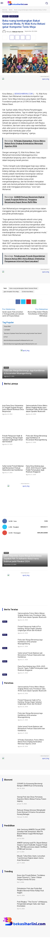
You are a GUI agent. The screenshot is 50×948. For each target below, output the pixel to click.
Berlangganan (42, 533)
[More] (33, 37)
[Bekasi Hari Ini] (4, 31)
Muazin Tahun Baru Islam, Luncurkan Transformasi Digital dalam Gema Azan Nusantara (31, 858)
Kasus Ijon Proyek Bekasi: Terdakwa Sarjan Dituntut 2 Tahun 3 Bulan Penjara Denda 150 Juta (31, 877)
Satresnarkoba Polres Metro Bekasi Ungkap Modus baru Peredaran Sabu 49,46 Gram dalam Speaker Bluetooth (36, 408)
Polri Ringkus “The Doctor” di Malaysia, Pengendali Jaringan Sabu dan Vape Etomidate (32, 904)
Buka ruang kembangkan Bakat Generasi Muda (23, 288)
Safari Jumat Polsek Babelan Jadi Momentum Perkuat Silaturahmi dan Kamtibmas (13, 468)
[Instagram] (7, 931)
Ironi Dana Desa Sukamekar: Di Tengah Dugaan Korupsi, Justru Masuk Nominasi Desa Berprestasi (13, 408)
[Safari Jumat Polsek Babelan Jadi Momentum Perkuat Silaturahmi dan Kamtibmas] (13, 455)
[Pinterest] (22, 37)
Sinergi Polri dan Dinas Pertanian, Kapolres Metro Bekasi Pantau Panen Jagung (31, 799)
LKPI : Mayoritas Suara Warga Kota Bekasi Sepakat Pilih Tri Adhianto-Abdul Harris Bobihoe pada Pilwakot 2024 (23, 559)
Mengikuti (44, 527)
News (4, 674)
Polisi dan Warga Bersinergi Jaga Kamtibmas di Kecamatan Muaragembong (36, 438)
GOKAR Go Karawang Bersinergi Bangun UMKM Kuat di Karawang (30, 784)
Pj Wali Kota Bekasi (27, 291)
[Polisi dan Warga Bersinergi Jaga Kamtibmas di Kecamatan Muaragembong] (25, 365)
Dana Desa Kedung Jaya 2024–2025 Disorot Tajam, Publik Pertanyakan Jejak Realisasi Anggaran (36, 469)
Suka (46, 521)
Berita (10, 10)
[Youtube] (13, 931)
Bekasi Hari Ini (17, 32)
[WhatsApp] (28, 37)
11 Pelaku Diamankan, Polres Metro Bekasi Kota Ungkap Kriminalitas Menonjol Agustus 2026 (31, 742)
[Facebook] (12, 37)
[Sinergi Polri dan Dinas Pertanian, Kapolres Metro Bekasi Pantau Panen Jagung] (9, 801)
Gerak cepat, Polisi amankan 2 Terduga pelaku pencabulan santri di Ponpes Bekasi (13, 314)
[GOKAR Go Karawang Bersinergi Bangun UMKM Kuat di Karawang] (9, 788)
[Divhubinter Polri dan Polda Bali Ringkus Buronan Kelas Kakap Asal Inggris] (9, 892)
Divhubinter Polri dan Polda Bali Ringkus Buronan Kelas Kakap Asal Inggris (30, 890)
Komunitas (14, 16)
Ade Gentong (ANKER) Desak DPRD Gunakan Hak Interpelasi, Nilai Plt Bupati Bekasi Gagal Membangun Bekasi (31, 832)
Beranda (4, 10)
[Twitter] (17, 37)
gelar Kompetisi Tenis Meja (11, 291)
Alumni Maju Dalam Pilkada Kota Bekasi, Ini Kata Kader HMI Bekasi (38, 314)
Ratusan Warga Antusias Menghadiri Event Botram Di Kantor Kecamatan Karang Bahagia (31, 812)
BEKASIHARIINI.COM (24, 94)
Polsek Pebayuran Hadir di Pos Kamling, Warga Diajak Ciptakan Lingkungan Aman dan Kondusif (12, 439)
